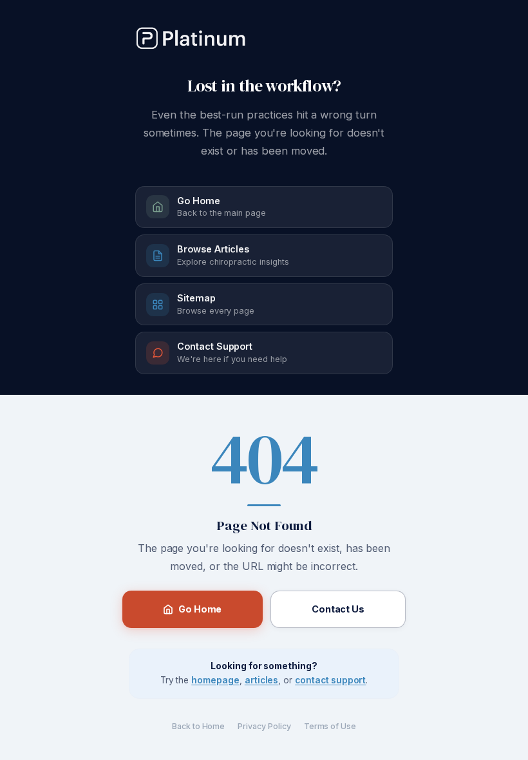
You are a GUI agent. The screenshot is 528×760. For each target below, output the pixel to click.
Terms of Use (330, 726)
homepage (215, 680)
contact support (330, 680)
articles (262, 680)
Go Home (200, 608)
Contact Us (338, 608)
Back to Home (198, 726)
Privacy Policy (264, 726)
